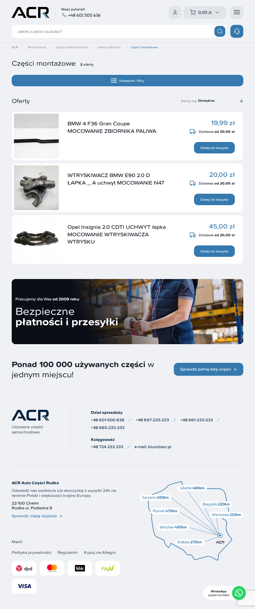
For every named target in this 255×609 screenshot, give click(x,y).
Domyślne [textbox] (206, 100)
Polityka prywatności (32, 552)
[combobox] (220, 100)
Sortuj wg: (189, 100)
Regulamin (68, 552)
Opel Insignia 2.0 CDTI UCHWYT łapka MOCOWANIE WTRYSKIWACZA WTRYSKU (116, 234)
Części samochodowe (72, 47)
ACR (15, 47)
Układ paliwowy (109, 47)
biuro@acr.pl (159, 446)
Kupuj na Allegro (100, 552)
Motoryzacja (37, 47)
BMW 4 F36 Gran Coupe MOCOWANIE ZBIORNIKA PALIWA (111, 127)
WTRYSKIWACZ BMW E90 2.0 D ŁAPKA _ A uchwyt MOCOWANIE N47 (115, 178)
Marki (17, 541)
